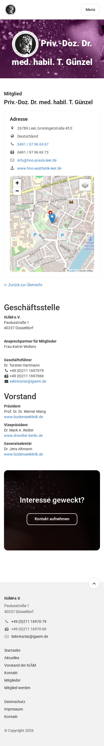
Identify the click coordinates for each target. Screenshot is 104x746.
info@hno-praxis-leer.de (37, 160)
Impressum (13, 709)
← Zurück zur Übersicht (23, 285)
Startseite (12, 650)
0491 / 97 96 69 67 (33, 144)
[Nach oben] (94, 583)
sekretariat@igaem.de (28, 381)
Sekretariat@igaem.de (29, 636)
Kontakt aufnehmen (52, 518)
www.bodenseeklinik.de (23, 417)
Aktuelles (11, 658)
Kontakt (11, 673)
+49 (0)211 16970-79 (28, 621)
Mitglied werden (17, 688)
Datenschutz (14, 702)
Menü (90, 9)
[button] (52, 218)
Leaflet (72, 270)
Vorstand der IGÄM (20, 665)
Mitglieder (12, 680)
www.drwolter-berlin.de (23, 435)
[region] (52, 224)
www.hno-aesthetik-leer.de (39, 168)
